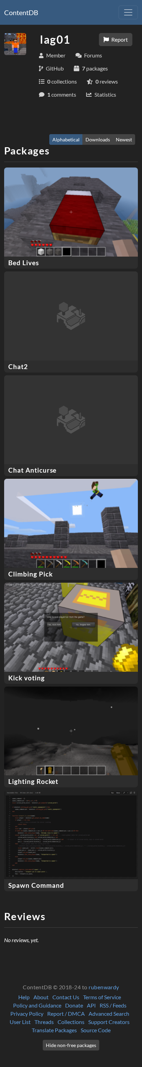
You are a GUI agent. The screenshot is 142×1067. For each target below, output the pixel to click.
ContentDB (21, 12)
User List (20, 1021)
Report (119, 39)
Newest (124, 139)
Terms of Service (102, 997)
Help (24, 997)
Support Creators (109, 1021)
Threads (44, 1021)
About (41, 997)
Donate (74, 1005)
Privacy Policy (26, 1013)
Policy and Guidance (37, 1005)
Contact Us (65, 997)
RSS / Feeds (113, 1005)
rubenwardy (104, 987)
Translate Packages (54, 1030)
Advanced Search (109, 1013)
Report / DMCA (66, 1013)
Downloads (97, 139)
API (91, 1005)
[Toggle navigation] (128, 12)
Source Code (96, 1030)
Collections (71, 1021)
